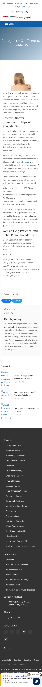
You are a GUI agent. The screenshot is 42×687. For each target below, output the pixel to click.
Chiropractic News (14, 569)
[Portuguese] (11, 17)
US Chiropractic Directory (17, 579)
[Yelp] (18, 632)
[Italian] (9, 17)
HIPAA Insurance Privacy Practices (20, 590)
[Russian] (13, 17)
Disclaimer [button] (28, 660)
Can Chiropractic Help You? (17, 564)
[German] (8, 17)
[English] (4, 17)
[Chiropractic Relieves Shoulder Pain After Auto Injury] (6, 395)
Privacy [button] (36, 660)
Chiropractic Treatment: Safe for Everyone (26, 410)
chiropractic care (14, 183)
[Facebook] (12, 632)
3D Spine (10, 559)
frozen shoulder (22, 162)
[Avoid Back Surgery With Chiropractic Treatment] (6, 378)
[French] (6, 17)
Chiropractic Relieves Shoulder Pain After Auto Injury (26, 393)
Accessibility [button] (7, 660)
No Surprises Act (13, 585)
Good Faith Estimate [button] (9, 665)
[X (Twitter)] (30, 632)
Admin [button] (22, 665)
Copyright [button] (17, 660)
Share (7, 300)
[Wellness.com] (6, 639)
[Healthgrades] (24, 632)
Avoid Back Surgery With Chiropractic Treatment (23, 377)
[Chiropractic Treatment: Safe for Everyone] (6, 411)
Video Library (11, 574)
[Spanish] (15, 17)
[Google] (6, 632)
